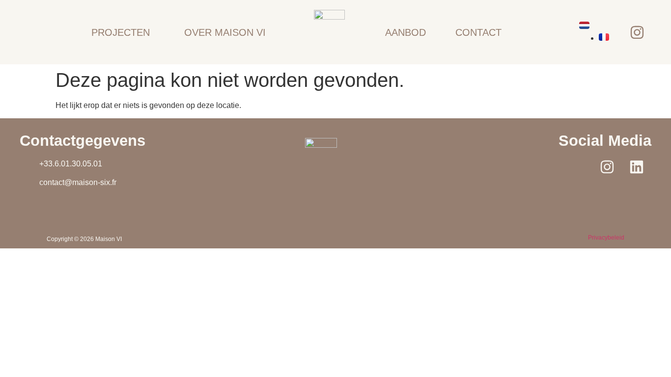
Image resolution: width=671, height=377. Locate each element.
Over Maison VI (225, 32)
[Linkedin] (636, 167)
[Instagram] (637, 32)
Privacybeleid (606, 237)
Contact (478, 32)
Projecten (120, 32)
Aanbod (405, 32)
